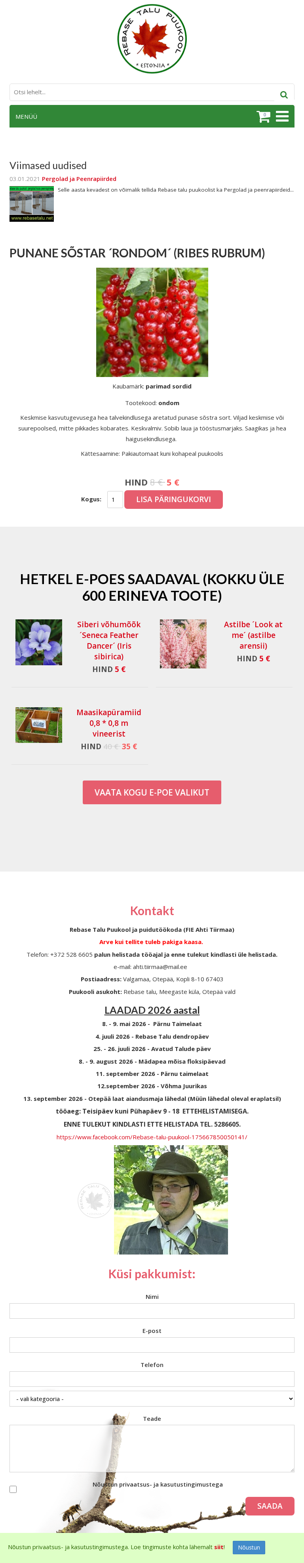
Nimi (152, 1296)
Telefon (152, 1365)
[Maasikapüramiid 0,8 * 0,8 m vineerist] (38, 725)
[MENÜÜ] (281, 116)
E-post (152, 1331)
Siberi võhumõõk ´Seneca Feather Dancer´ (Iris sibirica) (109, 640)
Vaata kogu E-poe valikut (152, 792)
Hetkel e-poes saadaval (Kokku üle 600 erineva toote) (152, 586)
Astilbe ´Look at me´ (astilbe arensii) (253, 635)
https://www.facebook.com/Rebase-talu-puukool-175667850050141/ (152, 1137)
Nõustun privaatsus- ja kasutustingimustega (158, 1484)
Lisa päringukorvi (173, 499)
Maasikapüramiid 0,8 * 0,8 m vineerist (108, 723)
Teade (152, 1418)
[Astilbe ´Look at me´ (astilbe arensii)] (183, 643)
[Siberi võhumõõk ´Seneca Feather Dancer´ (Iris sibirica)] (38, 643)
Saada (270, 1506)
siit (219, 1547)
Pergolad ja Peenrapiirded (79, 179)
